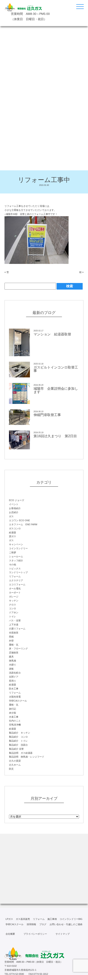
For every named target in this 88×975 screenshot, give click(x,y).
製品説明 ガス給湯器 (20, 753)
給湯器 (12, 532)
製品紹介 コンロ (18, 736)
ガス (11, 516)
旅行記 (12, 708)
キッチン (13, 600)
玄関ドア (13, 676)
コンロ (12, 608)
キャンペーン (16, 544)
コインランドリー (18, 548)
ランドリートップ (18, 572)
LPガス (9, 919)
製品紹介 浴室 (16, 749)
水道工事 (13, 717)
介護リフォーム (17, 628)
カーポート (15, 592)
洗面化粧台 (15, 672)
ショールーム (16, 556)
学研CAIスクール (18, 700)
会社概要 (10, 934)
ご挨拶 (12, 552)
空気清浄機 (15, 724)
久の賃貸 (15, 760)
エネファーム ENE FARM (23, 524)
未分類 (12, 713)
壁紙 (11, 636)
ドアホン (13, 612)
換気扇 (12, 660)
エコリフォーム (17, 584)
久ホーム (15, 764)
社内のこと (15, 720)
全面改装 (13, 632)
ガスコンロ (15, 528)
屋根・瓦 (13, 644)
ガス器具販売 (23, 919)
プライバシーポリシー (35, 934)
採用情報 (31, 924)
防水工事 (13, 688)
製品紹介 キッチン (19, 732)
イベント (13, 504)
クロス (12, 604)
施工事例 (52, 919)
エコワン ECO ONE (19, 520)
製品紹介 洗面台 (18, 745)
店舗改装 (13, 652)
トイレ (12, 616)
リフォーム (15, 576)
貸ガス (12, 536)
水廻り (12, 664)
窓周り (12, 680)
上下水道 (13, 624)
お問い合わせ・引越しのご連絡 (66, 924)
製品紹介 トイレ (18, 741)
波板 (11, 668)
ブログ (42, 924)
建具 (11, 656)
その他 (12, 564)
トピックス (15, 568)
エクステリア (16, 580)
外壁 (11, 640)
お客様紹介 (15, 508)
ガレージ (13, 596)
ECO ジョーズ (16, 500)
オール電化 (15, 588)
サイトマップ (63, 934)
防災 (11, 769)
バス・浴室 (15, 620)
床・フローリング (18, 648)
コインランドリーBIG (71, 919)
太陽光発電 (15, 696)
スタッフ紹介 (16, 560)
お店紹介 (13, 512)
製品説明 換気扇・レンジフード (26, 756)
